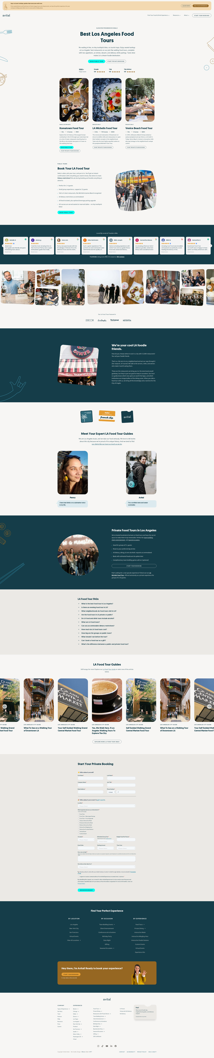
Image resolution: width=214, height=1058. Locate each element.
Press (59, 1024)
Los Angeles (74, 924)
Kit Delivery (123, 1013)
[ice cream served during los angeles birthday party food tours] (99, 70)
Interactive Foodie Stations (140, 940)
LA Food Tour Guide (109, 669)
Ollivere (83, 1051)
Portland (75, 1026)
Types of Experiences (63, 1009)
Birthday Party (107, 936)
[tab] (107, 604)
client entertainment (118, 540)
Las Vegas (75, 1019)
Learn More (186, 5)
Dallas (74, 1014)
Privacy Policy (142, 1051)
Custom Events (140, 944)
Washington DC (77, 1036)
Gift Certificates (97, 1036)
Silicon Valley (76, 1034)
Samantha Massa (68, 240)
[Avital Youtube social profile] (107, 1046)
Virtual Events (74, 936)
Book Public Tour (96, 61)
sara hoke (169, 240)
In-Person (122, 1008)
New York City (74, 928)
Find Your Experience (200, 5)
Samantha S (118, 240)
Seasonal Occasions (106, 948)
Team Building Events (106, 924)
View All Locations (73, 940)
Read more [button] (8, 252)
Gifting (107, 944)
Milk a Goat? (152, 1051)
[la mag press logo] (102, 320)
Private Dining (139, 928)
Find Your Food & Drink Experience (158, 15)
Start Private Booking (116, 61)
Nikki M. (90, 240)
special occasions (134, 540)
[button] (210, 245)
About (186, 15)
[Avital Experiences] (6, 15)
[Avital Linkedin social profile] (111, 1046)
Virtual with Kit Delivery (126, 1011)
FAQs (59, 1019)
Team (59, 1014)
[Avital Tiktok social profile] (103, 1046)
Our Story (60, 1011)
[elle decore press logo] (89, 320)
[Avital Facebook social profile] (116, 1046)
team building (148, 537)
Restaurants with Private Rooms (101, 1013)
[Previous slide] (4, 287)
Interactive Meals (140, 932)
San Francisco (74, 932)
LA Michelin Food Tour (105, 128)
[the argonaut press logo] (114, 320)
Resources (176, 15)
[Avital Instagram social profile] (98, 1046)
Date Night (107, 940)
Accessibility (131, 1051)
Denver (75, 1016)
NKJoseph (143, 240)
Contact (122, 1051)
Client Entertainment (107, 928)
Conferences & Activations (107, 932)
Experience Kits (140, 952)
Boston (75, 1009)
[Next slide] (209, 287)
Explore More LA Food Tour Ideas (107, 742)
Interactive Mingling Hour (140, 936)
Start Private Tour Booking (70, 150)
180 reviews (120, 257)
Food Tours (139, 924)
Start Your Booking (201, 15)
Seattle (75, 1031)
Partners (60, 1016)
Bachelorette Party (98, 1029)
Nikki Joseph (40, 240)
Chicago (75, 1011)
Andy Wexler (196, 240)
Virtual (74, 1039)
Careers (59, 1026)
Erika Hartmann (15, 240)
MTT (90, 1051)
